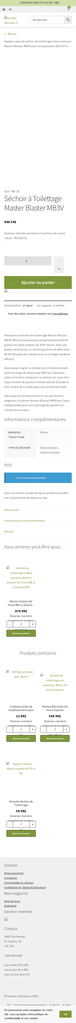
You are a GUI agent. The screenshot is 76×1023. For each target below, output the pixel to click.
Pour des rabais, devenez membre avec (38, 313)
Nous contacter (14, 873)
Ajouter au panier (38, 282)
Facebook (55, 1005)
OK (65, 1014)
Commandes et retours (18, 882)
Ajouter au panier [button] (21, 633)
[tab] (38, 510)
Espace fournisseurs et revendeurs (30, 1005)
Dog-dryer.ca (12, 901)
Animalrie (10, 906)
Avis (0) (8, 531)
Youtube (66, 1005)
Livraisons (10, 878)
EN (10, 9)
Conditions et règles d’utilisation (25, 887)
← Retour (10, 34)
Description (11, 510)
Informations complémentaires (24, 520)
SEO (9, 1005)
